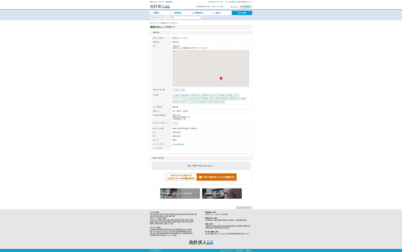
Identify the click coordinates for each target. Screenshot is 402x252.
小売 (227, 233)
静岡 (189, 214)
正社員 (207, 214)
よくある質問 (231, 2)
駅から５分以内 (154, 231)
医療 (234, 233)
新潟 (185, 214)
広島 (160, 216)
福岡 (170, 216)
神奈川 (162, 214)
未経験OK (153, 229)
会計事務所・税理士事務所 (213, 220)
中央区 (168, 220)
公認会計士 (208, 226)
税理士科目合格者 (222, 226)
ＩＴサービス (221, 233)
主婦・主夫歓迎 (187, 229)
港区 (164, 220)
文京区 (161, 221)
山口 (163, 216)
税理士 (215, 226)
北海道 (176, 214)
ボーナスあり (164, 231)
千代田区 (159, 220)
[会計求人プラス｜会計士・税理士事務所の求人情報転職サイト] (167, 7)
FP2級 (227, 228)
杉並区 (165, 221)
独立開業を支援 (154, 235)
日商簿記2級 (209, 228)
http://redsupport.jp (178, 144)
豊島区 (170, 221)
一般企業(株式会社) (241, 220)
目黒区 (183, 220)
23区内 (160, 218)
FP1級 (223, 228)
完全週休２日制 (168, 229)
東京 (158, 214)
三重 (195, 214)
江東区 (165, 223)
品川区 (187, 220)
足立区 (187, 221)
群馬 (172, 214)
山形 (182, 214)
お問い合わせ (240, 250)
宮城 (179, 214)
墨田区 (161, 223)
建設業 (238, 233)
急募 (189, 231)
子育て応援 (171, 231)
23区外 (165, 218)
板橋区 (174, 221)
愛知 (192, 214)
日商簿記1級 (246, 226)
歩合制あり (163, 235)
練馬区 (179, 221)
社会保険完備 (178, 229)
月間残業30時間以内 (182, 231)
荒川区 (191, 221)
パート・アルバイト (216, 214)
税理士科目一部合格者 (235, 226)
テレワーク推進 (172, 235)
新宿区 (152, 221)
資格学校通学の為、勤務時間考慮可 (182, 233)
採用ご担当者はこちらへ (245, 2)
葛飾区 (152, 223)
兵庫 (154, 216)
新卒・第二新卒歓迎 (156, 233)
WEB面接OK (166, 233)
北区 (182, 221)
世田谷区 (177, 220)
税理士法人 (225, 220)
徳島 (167, 216)
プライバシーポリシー (226, 250)
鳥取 (157, 216)
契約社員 (225, 214)
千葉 (165, 214)
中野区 (156, 221)
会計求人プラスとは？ (217, 2)
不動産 (231, 233)
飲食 (215, 233)
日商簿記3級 (217, 228)
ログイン (235, 7)
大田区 (192, 220)
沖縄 (173, 216)
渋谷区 (172, 220)
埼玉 (168, 214)
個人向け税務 (209, 233)
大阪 (151, 216)
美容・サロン (245, 233)
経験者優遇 (159, 229)
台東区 (156, 223)
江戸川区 (170, 223)
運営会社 (248, 250)
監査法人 (232, 220)
